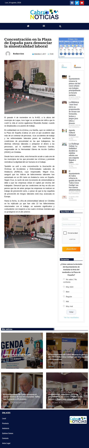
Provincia (5, 423)
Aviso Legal (6, 443)
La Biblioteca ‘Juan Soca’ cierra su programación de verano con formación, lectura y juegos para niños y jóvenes (74, 112)
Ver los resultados (71, 317)
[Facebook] (72, 3)
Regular (69, 296)
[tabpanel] (71, 138)
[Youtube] (82, 3)
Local (4, 418)
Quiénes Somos (7, 433)
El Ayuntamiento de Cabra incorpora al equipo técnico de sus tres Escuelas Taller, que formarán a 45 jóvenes (21, 396)
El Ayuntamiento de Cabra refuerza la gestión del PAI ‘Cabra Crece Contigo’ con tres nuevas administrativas (75, 180)
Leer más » (6, 361)
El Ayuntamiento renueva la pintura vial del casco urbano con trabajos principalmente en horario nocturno (74, 85)
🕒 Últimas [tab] (64, 66)
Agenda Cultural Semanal (72, 132)
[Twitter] (77, 3)
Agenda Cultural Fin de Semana (17, 354)
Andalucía (5, 428)
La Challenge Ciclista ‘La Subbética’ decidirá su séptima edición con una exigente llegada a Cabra (74, 153)
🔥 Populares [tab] (77, 66)
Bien (67, 292)
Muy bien (69, 287)
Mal (67, 301)
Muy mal (69, 306)
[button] (44, 26)
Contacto (5, 438)
